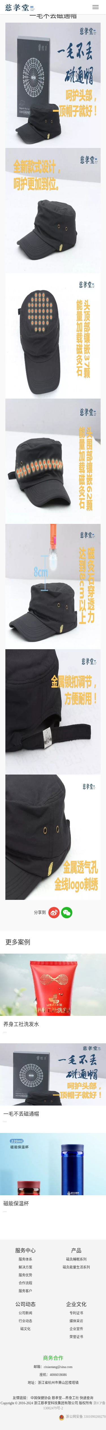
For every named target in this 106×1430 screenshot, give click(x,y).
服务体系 (25, 1259)
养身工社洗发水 (21, 1024)
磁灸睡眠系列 (76, 1259)
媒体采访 (76, 1321)
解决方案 (25, 1267)
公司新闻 (25, 1313)
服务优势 (25, 1275)
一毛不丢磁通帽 (21, 1114)
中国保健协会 (41, 1398)
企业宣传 (76, 1329)
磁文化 (25, 1329)
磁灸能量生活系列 (76, 1267)
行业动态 (25, 1321)
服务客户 (25, 1291)
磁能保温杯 (16, 1204)
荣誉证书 (76, 1337)
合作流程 (25, 1283)
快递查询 (86, 1398)
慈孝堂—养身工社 (65, 1398)
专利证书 (76, 1313)
